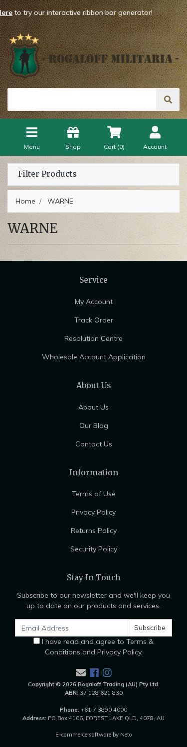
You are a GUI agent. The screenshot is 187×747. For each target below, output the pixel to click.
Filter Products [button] (47, 174)
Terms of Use (94, 493)
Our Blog (93, 425)
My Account (94, 301)
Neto (126, 734)
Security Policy (93, 548)
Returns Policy (94, 530)
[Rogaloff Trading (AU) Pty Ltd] (93, 55)
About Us (93, 407)
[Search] (168, 99)
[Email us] (81, 672)
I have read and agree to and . (97, 646)
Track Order (93, 320)
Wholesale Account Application (94, 356)
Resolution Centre (93, 338)
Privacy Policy (93, 512)
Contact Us (93, 443)
